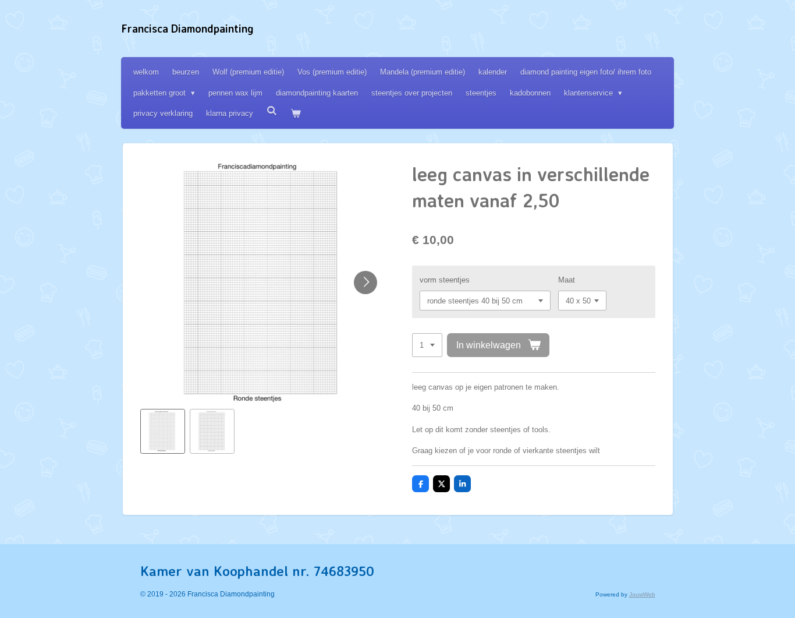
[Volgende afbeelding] (365, 282)
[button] (162, 431)
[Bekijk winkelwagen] (296, 113)
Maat (566, 280)
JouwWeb (642, 594)
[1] (427, 345)
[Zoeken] (272, 111)
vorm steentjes (445, 280)
